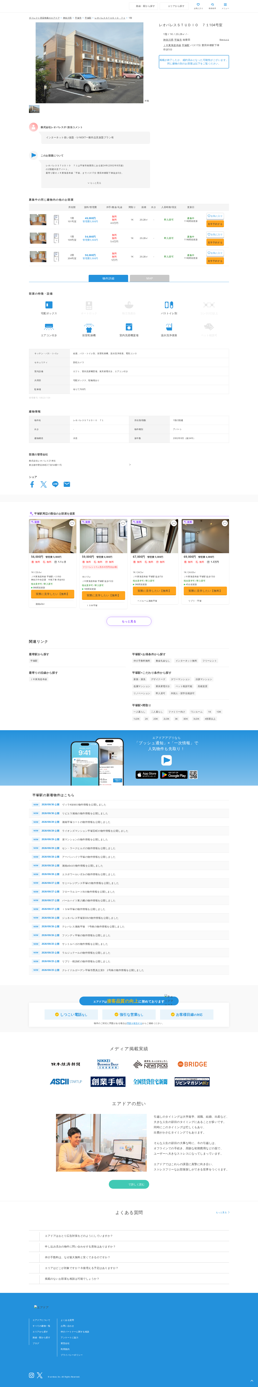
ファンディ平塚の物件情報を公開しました (86, 935)
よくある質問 (67, 1320)
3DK (185, 718)
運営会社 (65, 1343)
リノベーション (142, 693)
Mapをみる (224, 39)
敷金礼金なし (163, 660)
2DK (155, 718)
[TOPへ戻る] (44, 6)
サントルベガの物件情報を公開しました (85, 944)
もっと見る (95, 182)
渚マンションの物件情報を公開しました (85, 839)
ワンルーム (197, 711)
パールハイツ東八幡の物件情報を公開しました (89, 900)
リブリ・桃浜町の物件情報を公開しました (86, 961)
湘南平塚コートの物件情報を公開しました (86, 822)
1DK (219, 711)
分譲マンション (204, 679)
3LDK (196, 718)
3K (176, 718)
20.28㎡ (144, 219)
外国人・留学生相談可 (183, 693)
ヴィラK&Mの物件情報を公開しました (84, 804)
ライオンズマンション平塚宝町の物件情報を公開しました (95, 830)
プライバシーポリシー (72, 1354)
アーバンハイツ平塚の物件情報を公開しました (89, 856)
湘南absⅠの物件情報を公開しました (82, 865)
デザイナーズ (158, 679)
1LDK (136, 718)
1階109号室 (72, 238)
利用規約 (65, 1349)
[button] (251, 1380)
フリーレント (210, 660)
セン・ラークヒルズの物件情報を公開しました (89, 848)
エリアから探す (40, 1331)
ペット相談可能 (184, 686)
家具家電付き (163, 686)
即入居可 (160, 693)
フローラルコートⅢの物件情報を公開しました (88, 891)
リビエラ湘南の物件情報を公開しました (85, 813)
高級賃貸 (202, 686)
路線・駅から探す (41, 1337)
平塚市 (178, 39)
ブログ (36, 1343)
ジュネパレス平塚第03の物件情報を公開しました (90, 918)
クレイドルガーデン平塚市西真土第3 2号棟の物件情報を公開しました (103, 970)
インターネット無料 (186, 660)
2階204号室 (72, 256)
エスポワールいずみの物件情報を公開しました (89, 874)
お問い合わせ (67, 1325)
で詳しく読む (136, 1184)
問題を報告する (134, 1023)
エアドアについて (41, 1320)
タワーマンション (180, 679)
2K (146, 718)
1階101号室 (72, 219)
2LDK (166, 718)
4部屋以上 (210, 718)
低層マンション (142, 686)
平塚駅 (186, 45)
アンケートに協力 (69, 1337)
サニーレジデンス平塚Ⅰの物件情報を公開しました (90, 883)
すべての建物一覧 (41, 1325)
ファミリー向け (176, 711)
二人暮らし (157, 711)
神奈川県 (168, 39)
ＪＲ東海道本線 (172, 45)
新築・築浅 (139, 679)
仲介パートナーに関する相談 (75, 1331)
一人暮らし (139, 711)
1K (132, 219)
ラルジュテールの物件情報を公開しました (86, 952)
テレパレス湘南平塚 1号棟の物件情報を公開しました (93, 926)
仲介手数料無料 (142, 660)
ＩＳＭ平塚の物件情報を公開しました (83, 909)
